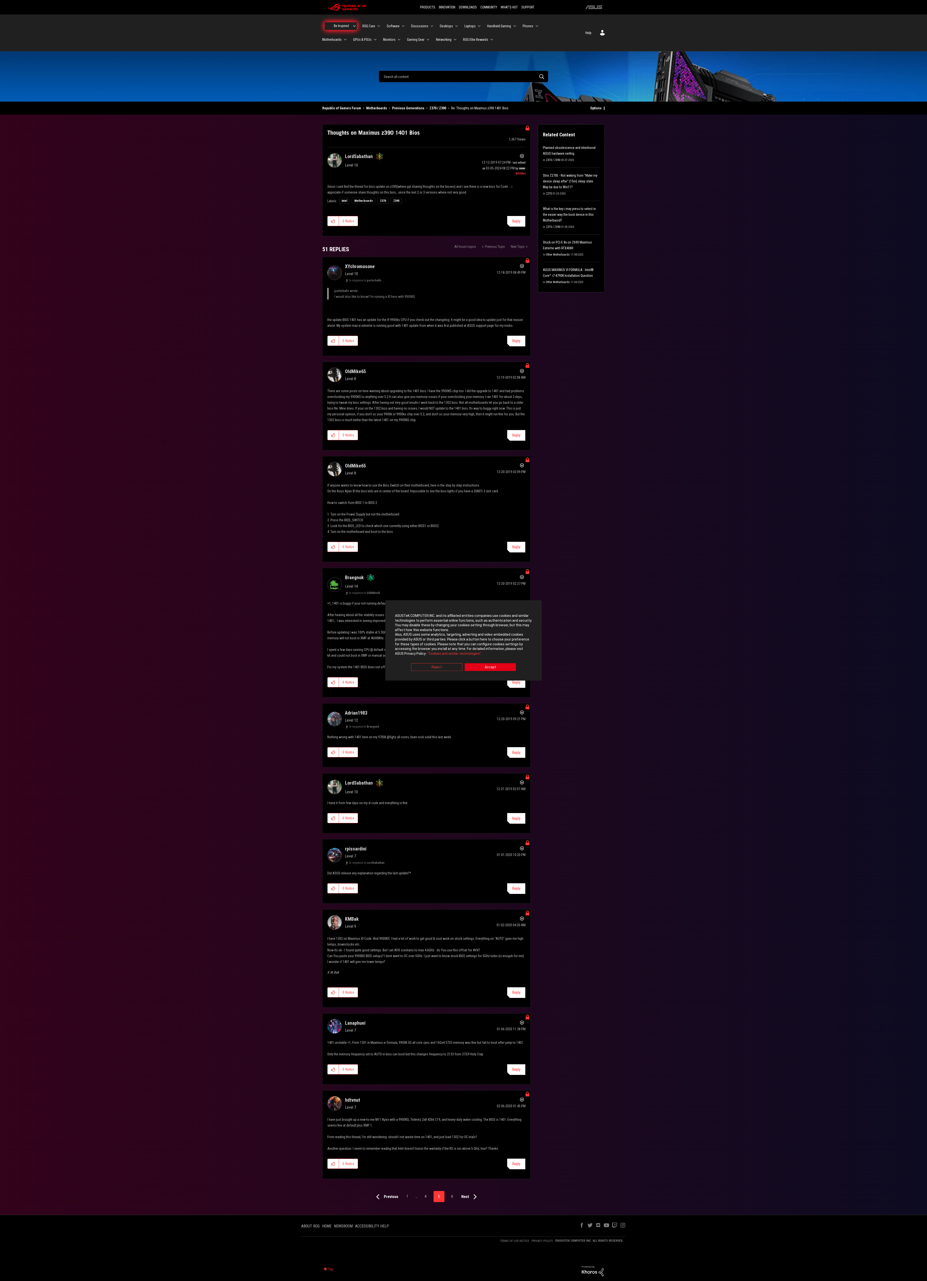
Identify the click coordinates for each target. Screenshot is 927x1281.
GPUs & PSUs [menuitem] (362, 40)
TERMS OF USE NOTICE (514, 1241)
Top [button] (330, 1269)
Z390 (396, 200)
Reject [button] (437, 667)
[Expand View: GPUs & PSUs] (375, 39)
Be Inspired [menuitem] (341, 26)
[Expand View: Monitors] (399, 39)
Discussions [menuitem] (419, 26)
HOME (326, 1226)
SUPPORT (527, 7)
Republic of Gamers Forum (341, 108)
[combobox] (463, 76)
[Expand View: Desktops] (456, 26)
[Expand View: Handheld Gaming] (514, 26)
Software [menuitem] (393, 26)
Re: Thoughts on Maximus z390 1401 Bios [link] (479, 108)
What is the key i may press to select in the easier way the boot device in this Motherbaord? (569, 214)
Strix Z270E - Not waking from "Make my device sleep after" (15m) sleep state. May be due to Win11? (570, 181)
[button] (333, 221)
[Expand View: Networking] (455, 39)
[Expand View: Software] (403, 26)
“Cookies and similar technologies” (454, 653)
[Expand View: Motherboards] (345, 39)
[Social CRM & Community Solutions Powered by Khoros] (593, 1271)
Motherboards (376, 108)
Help (588, 33)
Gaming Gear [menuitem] (415, 40)
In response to (365, 280)
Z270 (549, 193)
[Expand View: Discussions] (431, 26)
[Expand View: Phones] (536, 26)
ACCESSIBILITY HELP (372, 1226)
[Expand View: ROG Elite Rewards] (491, 39)
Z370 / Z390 (437, 108)
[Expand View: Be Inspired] (354, 26)
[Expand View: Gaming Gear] (428, 39)
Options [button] (596, 108)
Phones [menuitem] (528, 26)
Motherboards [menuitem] (332, 40)
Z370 (383, 200)
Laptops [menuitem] (470, 26)
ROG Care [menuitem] (368, 26)
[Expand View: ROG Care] (378, 26)
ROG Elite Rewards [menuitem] (475, 40)
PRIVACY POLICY (542, 1241)
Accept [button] (490, 667)
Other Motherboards (558, 254)
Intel (344, 200)
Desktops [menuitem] (446, 26)
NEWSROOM (343, 1226)
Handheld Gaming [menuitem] (499, 26)
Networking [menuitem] (443, 40)
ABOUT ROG (310, 1226)
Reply (516, 221)
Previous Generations (408, 108)
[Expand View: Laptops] (479, 26)
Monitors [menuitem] (389, 40)
